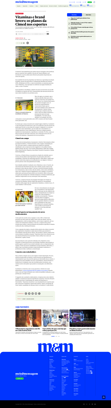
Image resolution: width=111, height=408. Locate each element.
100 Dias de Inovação (65, 360)
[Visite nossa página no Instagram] (89, 404)
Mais (37, 6)
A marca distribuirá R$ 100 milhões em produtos (35, 270)
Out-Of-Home (64, 371)
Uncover (63, 390)
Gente (50, 364)
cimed (23, 298)
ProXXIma (51, 366)
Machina (63, 386)
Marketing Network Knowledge (77, 374)
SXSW (50, 382)
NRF (50, 384)
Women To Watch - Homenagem (77, 377)
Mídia (50, 363)
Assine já (20, 378)
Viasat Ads (63, 388)
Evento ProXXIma (52, 387)
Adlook (63, 395)
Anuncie (87, 361)
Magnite (63, 389)
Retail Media (89, 6)
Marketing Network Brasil (78, 368)
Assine (89, 2)
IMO (62, 378)
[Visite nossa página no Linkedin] (92, 404)
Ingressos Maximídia (74, 6)
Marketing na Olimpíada (66, 362)
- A (17, 43)
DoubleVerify (64, 393)
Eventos (31, 6)
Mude (63, 391)
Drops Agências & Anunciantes (65, 364)
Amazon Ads (64, 379)
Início (16, 11)
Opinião (50, 365)
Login (83, 2)
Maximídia (51, 388)
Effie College (83, 6)
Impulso (63, 382)
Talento (63, 365)
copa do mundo (30, 298)
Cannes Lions (51, 381)
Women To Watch (52, 367)
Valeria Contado (19, 38)
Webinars (51, 373)
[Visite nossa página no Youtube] (95, 404)
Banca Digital (51, 375)
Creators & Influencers (66, 370)
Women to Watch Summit (78, 360)
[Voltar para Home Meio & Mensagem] (26, 2)
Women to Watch (53, 6)
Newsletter (71, 2)
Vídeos (50, 372)
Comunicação (51, 360)
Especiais (25, 6)
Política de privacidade (90, 362)
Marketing (20, 11)
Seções (19, 6)
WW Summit (51, 385)
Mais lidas (88, 15)
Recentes (74, 15)
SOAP (63, 377)
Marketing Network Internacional (77, 385)
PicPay (63, 383)
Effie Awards (51, 389)
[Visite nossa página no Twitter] (86, 404)
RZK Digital (64, 392)
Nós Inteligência (64, 384)
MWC (50, 383)
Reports (50, 377)
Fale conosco (88, 363)
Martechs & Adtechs (65, 372)
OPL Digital (64, 381)
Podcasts (51, 371)
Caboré (50, 390)
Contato (77, 2)
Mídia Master (76, 364)
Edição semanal (44, 6)
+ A (19, 43)
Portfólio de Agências (63, 6)
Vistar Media (64, 385)
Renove (87, 360)
